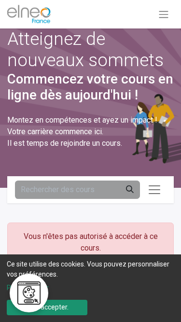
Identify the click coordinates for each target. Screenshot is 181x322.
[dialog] (90, 288)
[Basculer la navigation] (163, 14)
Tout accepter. (47, 307)
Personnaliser (28, 288)
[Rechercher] (130, 190)
